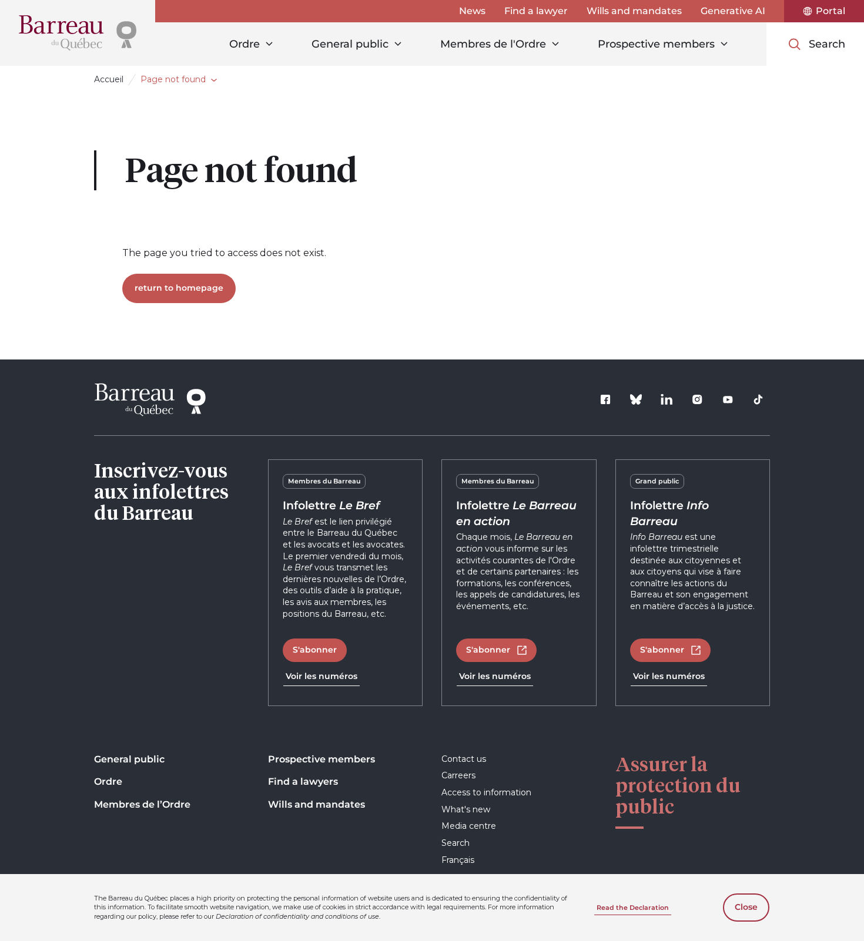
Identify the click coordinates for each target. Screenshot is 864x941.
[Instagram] (697, 399)
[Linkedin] (666, 399)
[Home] (77, 33)
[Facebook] (605, 399)
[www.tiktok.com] (758, 399)
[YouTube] (727, 399)
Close (746, 907)
